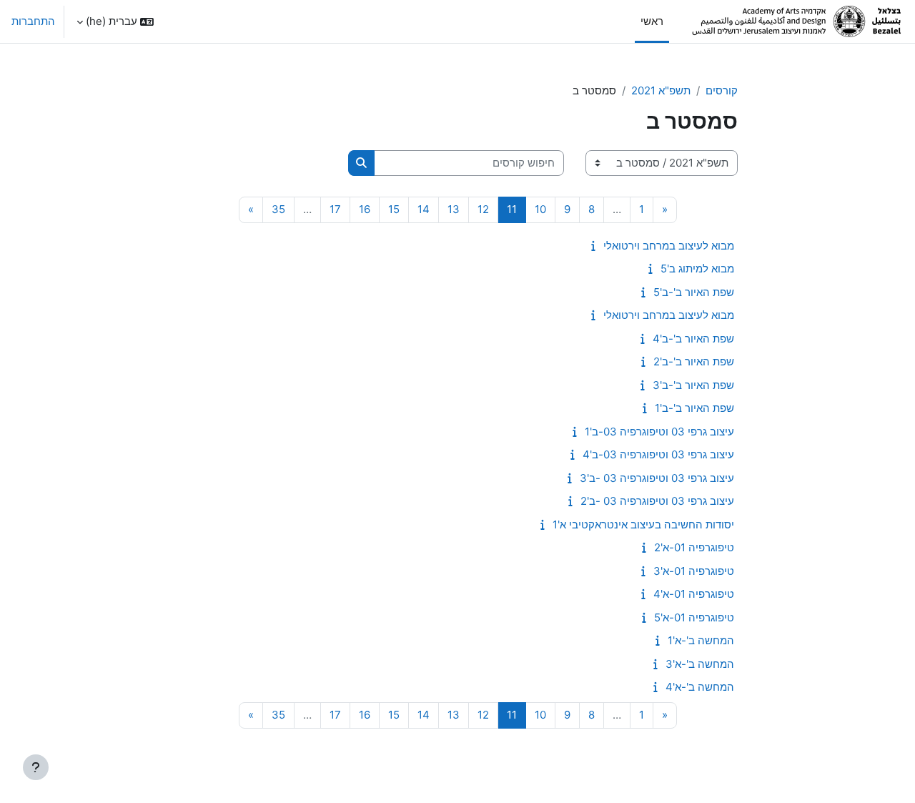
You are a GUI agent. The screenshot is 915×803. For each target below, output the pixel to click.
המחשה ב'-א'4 (700, 687)
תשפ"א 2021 (661, 90)
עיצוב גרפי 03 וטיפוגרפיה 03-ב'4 (658, 454)
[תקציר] (590, 245)
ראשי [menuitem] (651, 21)
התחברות (33, 21)
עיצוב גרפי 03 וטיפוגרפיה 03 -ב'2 (657, 501)
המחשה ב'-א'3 (700, 664)
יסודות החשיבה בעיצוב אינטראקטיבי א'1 (643, 524)
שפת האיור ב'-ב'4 (693, 338)
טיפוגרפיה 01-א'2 (694, 547)
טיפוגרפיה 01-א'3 (693, 571)
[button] (115, 21)
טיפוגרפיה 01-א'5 (694, 617)
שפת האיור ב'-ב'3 (693, 385)
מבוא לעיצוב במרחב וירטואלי (668, 245)
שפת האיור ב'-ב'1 (694, 408)
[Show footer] (36, 767)
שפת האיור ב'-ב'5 (693, 292)
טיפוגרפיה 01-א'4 (693, 594)
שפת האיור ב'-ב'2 (693, 361)
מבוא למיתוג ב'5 (697, 268)
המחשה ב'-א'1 (701, 640)
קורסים (722, 90)
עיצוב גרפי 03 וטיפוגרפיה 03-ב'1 (659, 431)
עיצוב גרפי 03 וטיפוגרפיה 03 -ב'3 (657, 478)
